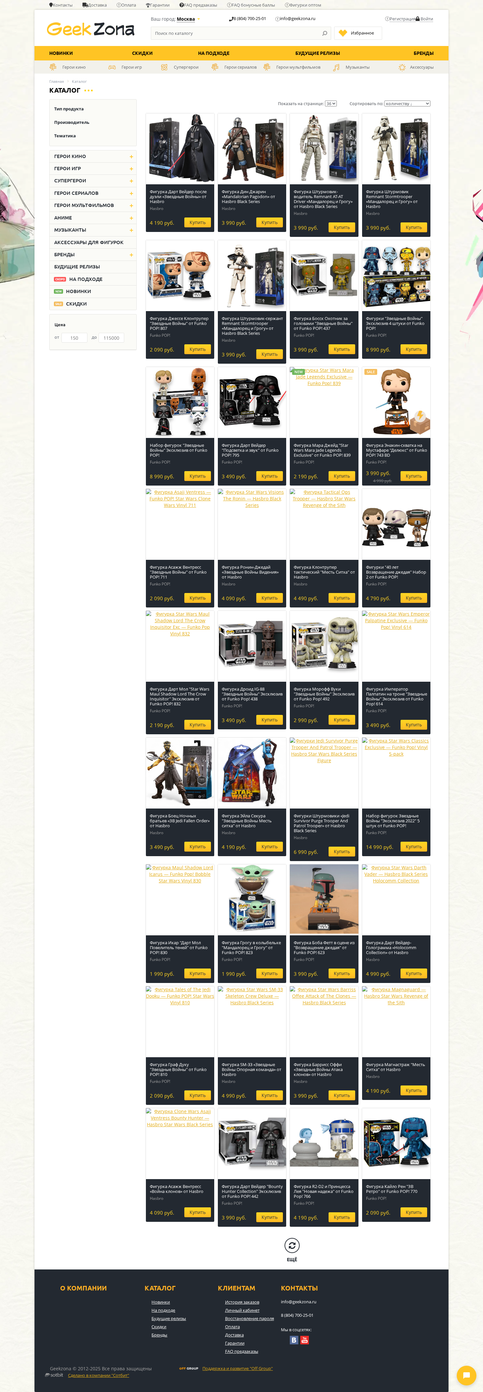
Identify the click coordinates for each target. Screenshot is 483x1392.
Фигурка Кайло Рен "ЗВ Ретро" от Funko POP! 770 (391, 1188)
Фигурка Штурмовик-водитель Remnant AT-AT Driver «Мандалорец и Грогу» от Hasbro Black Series (323, 199)
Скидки (142, 53)
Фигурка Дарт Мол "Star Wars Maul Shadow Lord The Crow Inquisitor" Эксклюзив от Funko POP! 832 (179, 696)
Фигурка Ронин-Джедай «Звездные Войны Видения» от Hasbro (250, 572)
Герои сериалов (76, 193)
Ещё (292, 1259)
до (94, 337)
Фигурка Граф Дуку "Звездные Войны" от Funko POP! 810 (178, 1069)
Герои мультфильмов (84, 205)
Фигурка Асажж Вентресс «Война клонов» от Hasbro (176, 1188)
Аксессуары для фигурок (89, 242)
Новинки (61, 53)
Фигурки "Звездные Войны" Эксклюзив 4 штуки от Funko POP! (395, 323)
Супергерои (70, 180)
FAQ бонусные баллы (253, 5)
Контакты (63, 5)
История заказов (242, 1302)
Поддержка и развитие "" (237, 1368)
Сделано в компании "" (98, 1375)
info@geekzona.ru (297, 18)
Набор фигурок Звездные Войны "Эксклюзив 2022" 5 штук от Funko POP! (393, 821)
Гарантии (160, 5)
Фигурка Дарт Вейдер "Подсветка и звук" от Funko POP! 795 (250, 450)
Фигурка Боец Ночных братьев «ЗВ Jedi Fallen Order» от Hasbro (180, 821)
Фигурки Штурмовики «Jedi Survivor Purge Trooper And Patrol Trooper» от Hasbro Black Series (321, 823)
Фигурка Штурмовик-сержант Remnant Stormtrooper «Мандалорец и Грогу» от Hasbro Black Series (252, 325)
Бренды (424, 53)
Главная (56, 81)
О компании (83, 1288)
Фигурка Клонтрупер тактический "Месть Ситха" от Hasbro (324, 572)
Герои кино (70, 156)
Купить (198, 222)
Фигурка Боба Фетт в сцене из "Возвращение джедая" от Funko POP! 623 (324, 947)
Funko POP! (160, 335)
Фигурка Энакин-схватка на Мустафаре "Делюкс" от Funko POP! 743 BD (396, 450)
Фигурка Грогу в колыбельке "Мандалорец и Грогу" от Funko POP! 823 (251, 947)
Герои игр (67, 168)
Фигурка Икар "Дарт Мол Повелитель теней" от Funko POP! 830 (179, 947)
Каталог (160, 1288)
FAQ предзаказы (200, 5)
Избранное (362, 33)
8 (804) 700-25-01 (250, 18)
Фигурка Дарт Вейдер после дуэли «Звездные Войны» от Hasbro (178, 196)
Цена (60, 324)
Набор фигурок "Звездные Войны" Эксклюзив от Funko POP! (178, 450)
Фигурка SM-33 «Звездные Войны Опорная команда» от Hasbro (251, 1069)
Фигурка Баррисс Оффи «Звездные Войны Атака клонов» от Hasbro (318, 1069)
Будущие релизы (317, 53)
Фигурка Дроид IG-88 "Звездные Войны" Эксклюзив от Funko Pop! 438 (252, 694)
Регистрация (403, 19)
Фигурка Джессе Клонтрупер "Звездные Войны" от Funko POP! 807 (179, 323)
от (57, 337)
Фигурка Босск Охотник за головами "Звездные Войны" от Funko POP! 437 (323, 323)
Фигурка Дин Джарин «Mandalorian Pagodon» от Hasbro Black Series (248, 196)
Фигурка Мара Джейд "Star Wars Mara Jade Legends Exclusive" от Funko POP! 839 (322, 450)
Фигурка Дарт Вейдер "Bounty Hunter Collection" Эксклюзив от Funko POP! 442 (252, 1191)
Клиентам (236, 1288)
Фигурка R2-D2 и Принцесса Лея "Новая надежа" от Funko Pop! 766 (324, 1191)
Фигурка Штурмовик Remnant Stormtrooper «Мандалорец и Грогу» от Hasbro (392, 199)
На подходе (213, 53)
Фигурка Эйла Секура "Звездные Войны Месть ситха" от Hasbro (247, 821)
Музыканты (70, 230)
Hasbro (156, 208)
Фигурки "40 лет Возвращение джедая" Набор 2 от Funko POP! (396, 572)
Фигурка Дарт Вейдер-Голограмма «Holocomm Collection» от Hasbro (391, 947)
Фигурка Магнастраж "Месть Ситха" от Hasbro (395, 1066)
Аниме (63, 217)
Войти (426, 19)
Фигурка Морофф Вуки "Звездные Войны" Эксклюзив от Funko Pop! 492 (324, 694)
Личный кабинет (242, 1310)
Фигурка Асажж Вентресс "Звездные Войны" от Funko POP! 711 (178, 572)
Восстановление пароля (249, 1318)
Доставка (97, 5)
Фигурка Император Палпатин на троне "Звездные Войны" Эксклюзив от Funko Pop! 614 (396, 696)
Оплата (128, 5)
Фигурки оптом (305, 5)
